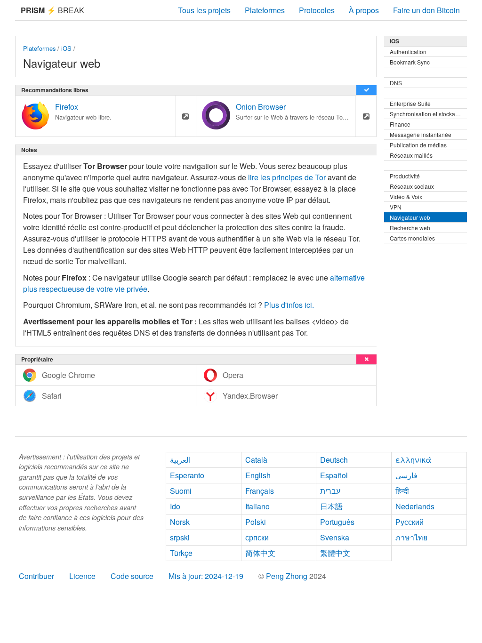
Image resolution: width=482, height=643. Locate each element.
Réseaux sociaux (412, 186)
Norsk (180, 521)
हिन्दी (402, 490)
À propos (364, 10)
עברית (330, 490)
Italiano (257, 506)
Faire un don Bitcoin (426, 10)
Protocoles (317, 10)
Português (337, 521)
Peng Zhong (287, 576)
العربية (180, 459)
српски (257, 537)
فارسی (406, 475)
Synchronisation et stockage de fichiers (428, 114)
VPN (396, 207)
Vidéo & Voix (406, 197)
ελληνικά (413, 459)
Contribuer (36, 576)
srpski (180, 537)
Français (259, 490)
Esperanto (187, 475)
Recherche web (410, 228)
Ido (175, 506)
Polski (255, 521)
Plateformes (265, 10)
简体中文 (260, 552)
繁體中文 (335, 552)
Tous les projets (204, 10)
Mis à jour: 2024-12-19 (206, 576)
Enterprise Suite (410, 103)
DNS (396, 83)
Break (52, 10)
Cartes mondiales (412, 238)
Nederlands (414, 506)
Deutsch (334, 459)
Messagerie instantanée (420, 134)
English (258, 475)
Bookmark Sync (410, 62)
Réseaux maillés (411, 155)
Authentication (408, 52)
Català (256, 459)
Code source (132, 576)
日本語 (331, 506)
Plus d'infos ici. (289, 304)
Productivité (405, 176)
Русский (409, 521)
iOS (66, 48)
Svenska (334, 537)
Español (334, 475)
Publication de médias (418, 145)
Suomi (181, 490)
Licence (82, 576)
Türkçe (181, 552)
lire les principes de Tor (287, 177)
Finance (400, 124)
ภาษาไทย (411, 537)
